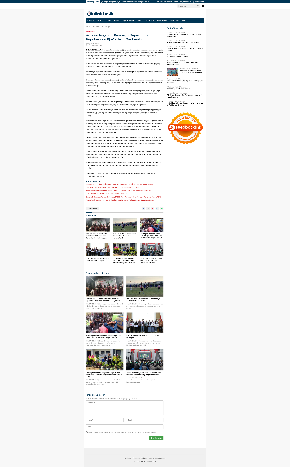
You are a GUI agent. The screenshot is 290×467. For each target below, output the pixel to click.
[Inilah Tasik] (106, 13)
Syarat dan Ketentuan (157, 458)
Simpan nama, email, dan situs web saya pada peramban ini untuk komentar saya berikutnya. (122, 432)
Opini (139, 21)
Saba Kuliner (149, 21)
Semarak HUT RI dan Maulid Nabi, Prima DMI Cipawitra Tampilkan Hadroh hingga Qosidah (170, 2)
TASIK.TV (100, 21)
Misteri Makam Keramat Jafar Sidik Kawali (183, 42)
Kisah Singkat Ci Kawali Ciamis (178, 89)
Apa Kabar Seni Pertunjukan (177, 56)
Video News (174, 21)
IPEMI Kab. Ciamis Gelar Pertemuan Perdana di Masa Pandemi (184, 96)
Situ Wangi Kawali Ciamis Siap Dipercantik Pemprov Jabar (182, 63)
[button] (198, 6)
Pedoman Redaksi (140, 458)
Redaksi (128, 458)
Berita (89, 21)
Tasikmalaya (90, 31)
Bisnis (109, 21)
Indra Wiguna (95, 43)
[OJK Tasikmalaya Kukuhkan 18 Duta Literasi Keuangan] (98, 249)
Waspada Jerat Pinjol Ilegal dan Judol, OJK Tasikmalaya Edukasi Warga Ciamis (191, 71)
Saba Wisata (162, 21)
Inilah (116, 21)
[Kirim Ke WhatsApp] (161, 208)
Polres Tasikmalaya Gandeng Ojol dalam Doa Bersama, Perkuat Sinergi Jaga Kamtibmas (120, 200)
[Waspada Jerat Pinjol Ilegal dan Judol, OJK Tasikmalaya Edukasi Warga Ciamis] (172, 72)
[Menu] (87, 6)
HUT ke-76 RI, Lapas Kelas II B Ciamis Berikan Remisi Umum (184, 35)
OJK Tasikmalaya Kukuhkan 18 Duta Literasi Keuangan (106, 194)
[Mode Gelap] (203, 6)
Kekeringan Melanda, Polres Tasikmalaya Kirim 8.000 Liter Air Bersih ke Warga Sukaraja (119, 190)
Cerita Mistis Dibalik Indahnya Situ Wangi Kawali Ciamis (185, 49)
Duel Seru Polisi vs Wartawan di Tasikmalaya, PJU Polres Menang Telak (112, 187)
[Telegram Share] (157, 208)
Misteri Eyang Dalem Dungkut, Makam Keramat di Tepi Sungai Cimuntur (185, 104)
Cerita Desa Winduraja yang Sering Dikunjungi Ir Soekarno (185, 82)
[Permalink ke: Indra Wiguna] (88, 44)
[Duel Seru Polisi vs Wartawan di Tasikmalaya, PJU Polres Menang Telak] (125, 225)
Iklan (184, 21)
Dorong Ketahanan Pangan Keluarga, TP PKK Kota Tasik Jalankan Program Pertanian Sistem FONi (123, 197)
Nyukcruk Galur (128, 21)
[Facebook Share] (143, 208)
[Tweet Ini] (148, 208)
